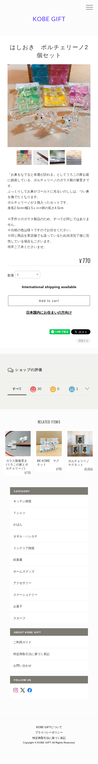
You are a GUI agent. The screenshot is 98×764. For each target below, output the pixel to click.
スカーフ (19, 618)
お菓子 (17, 606)
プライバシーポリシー (49, 732)
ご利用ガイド (22, 642)
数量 (11, 275)
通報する (83, 340)
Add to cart (49, 300)
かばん (17, 524)
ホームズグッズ (23, 571)
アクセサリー (22, 583)
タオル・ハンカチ (25, 536)
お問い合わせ (22, 665)
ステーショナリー (25, 594)
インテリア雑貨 (23, 548)
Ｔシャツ (19, 513)
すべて (17, 389)
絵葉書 (17, 559)
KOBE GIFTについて (49, 727)
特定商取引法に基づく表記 (31, 654)
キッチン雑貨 (22, 501)
